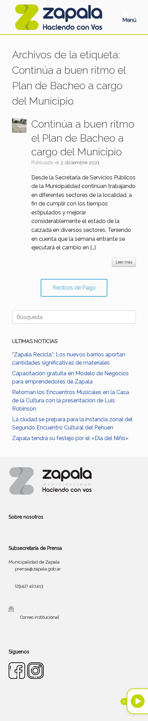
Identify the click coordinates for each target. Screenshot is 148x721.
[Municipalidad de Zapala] (58, 17)
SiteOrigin (82, 707)
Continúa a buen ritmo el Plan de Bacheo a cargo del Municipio (82, 138)
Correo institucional (39, 617)
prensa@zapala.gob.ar (38, 568)
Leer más (124, 262)
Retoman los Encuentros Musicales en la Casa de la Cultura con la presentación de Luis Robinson (70, 400)
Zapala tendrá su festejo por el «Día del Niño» (70, 438)
